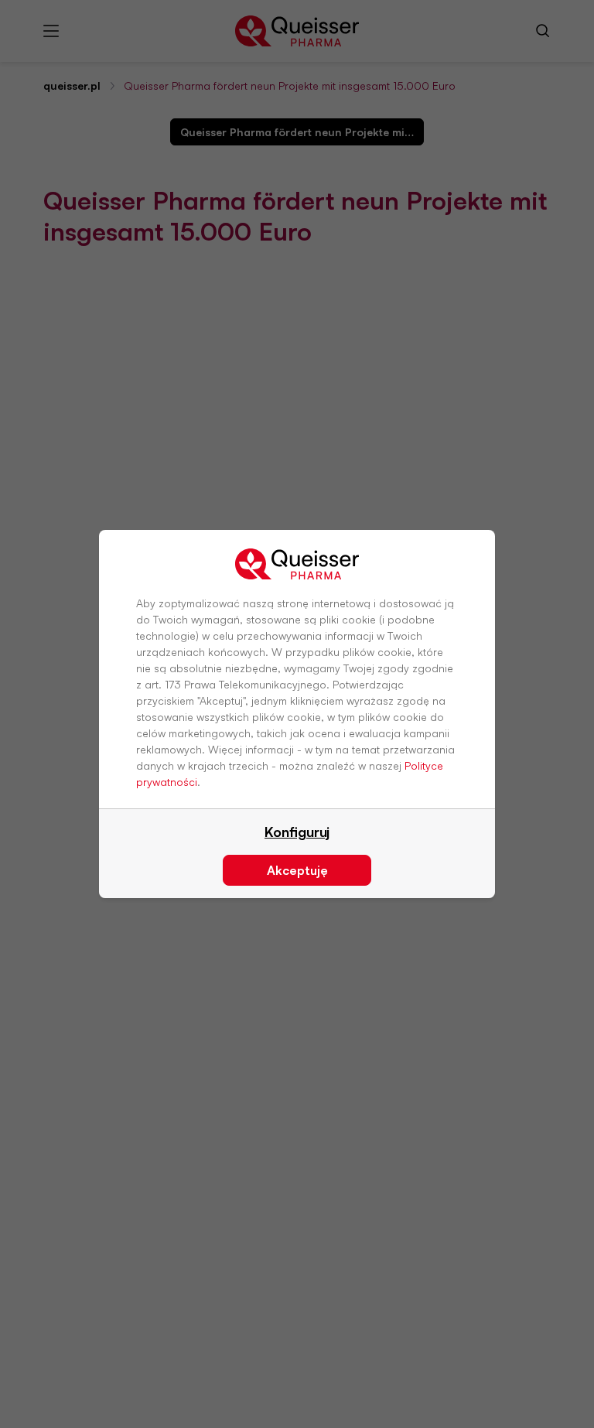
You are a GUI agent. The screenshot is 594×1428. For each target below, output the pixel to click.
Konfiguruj (297, 831)
